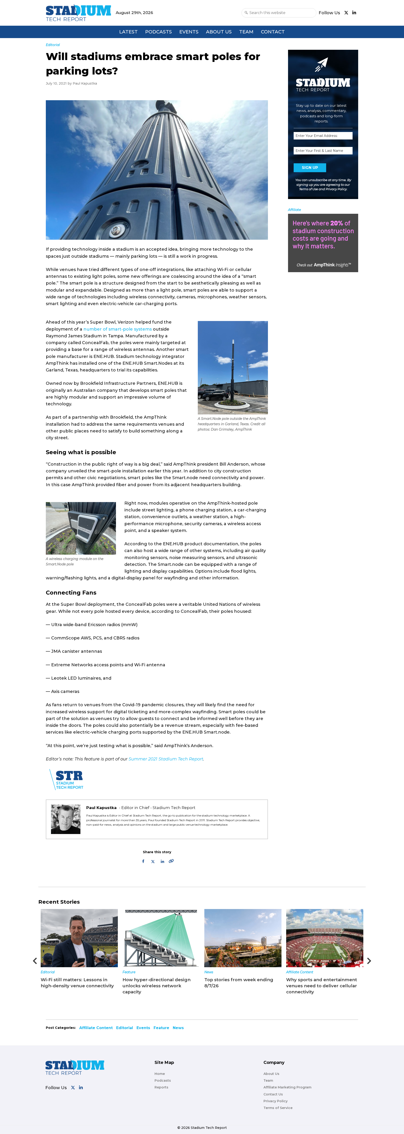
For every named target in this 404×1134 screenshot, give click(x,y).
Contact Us (273, 1094)
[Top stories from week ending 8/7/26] (161, 938)
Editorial (124, 1028)
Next (369, 959)
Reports (161, 1087)
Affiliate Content (217, 972)
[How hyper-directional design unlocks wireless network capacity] (79, 938)
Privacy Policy (336, 189)
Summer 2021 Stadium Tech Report (166, 759)
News (127, 972)
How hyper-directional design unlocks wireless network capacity (75, 986)
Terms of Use (308, 189)
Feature (47, 972)
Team (246, 32)
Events (188, 32)
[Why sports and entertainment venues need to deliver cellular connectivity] (242, 938)
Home (160, 1074)
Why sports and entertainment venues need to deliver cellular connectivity (239, 986)
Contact (273, 32)
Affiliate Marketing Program (287, 1087)
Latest (128, 32)
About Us (219, 32)
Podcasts (158, 32)
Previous (34, 959)
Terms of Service (277, 1108)
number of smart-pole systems (117, 329)
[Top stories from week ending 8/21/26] (324, 938)
